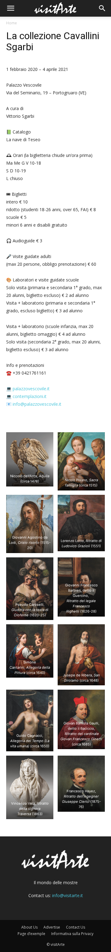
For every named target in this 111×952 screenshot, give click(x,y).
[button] (10, 8)
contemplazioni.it (30, 396)
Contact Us (75, 927)
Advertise (51, 927)
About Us (29, 927)
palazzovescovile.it (31, 389)
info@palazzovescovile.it (37, 404)
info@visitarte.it (67, 895)
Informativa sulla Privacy (72, 933)
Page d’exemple (31, 933)
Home (11, 23)
